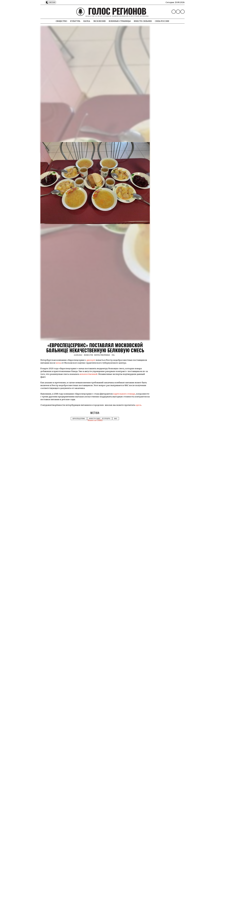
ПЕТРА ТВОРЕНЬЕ (102, 355)
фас (115, 418)
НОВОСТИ (88, 355)
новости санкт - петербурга (99, 418)
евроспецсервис (79, 418)
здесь (138, 405)
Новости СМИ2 (95, 420)
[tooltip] (174, 12)
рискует (91, 360)
